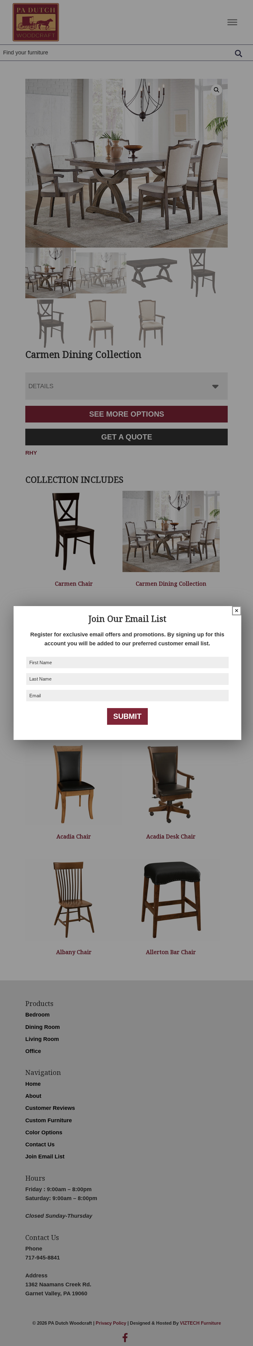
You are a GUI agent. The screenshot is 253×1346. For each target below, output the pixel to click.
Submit (127, 716)
